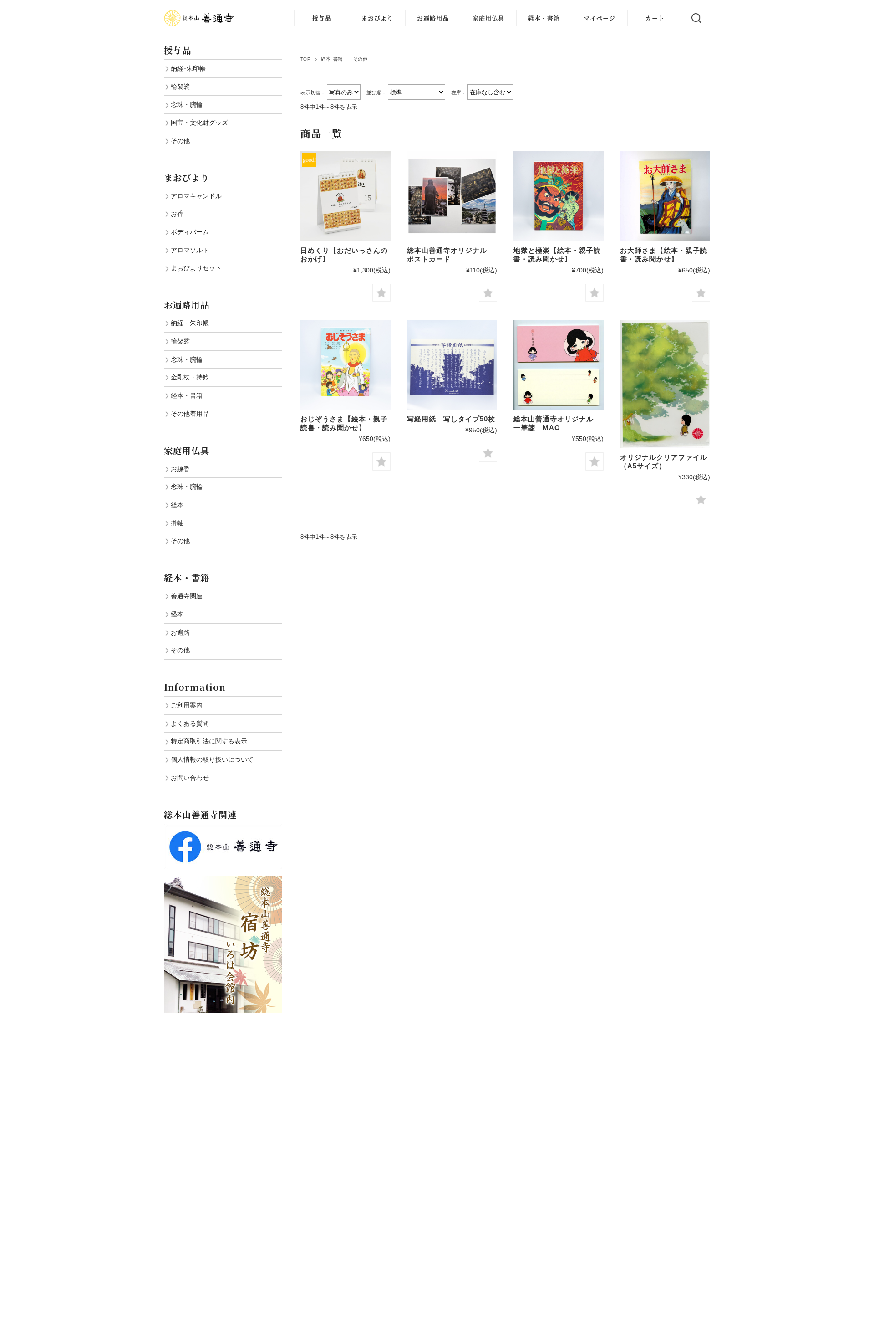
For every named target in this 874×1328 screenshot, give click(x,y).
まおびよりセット (196, 268)
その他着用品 (190, 413)
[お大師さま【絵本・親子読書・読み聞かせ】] (665, 196)
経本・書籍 (544, 18)
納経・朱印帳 (190, 323)
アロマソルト (190, 250)
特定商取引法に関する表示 (209, 741)
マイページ (599, 18)
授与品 (321, 18)
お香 (177, 213)
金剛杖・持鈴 (190, 377)
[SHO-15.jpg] (558, 196)
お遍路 (180, 632)
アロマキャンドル (196, 196)
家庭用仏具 (488, 18)
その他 (180, 140)
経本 (177, 504)
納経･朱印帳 (188, 68)
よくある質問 (190, 723)
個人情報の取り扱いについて (212, 759)
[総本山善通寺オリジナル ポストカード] (452, 196)
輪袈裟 (180, 86)
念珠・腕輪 (187, 104)
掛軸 (177, 523)
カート (655, 18)
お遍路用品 (433, 18)
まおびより (377, 18)
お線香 (180, 468)
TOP (305, 59)
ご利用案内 (187, 705)
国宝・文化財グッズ (199, 122)
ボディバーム (190, 232)
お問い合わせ (190, 777)
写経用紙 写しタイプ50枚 (451, 419)
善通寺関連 (187, 596)
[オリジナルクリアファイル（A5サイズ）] (665, 384)
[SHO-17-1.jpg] (452, 365)
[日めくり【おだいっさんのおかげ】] (345, 196)
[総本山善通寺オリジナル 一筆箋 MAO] (558, 365)
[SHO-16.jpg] (345, 365)
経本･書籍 (331, 59)
